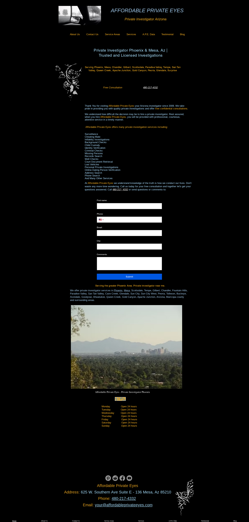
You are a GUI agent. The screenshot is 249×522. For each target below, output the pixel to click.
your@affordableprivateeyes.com (123, 505)
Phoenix (118, 290)
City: (99, 241)
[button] (112, 34)
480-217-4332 (124, 498)
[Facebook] (122, 478)
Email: (99, 227)
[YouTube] (129, 478)
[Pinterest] (108, 478)
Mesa (127, 290)
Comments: (102, 254)
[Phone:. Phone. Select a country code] (101, 219)
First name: (102, 200)
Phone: (100, 214)
